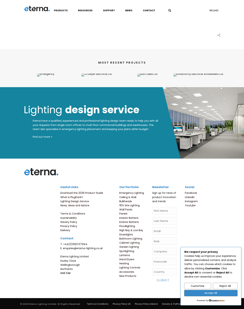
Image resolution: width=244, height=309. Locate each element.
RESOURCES (85, 10)
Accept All (211, 293)
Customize (197, 286)
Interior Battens (128, 218)
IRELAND (214, 10)
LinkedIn (190, 197)
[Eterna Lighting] (37, 9)
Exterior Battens (129, 222)
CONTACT (149, 10)
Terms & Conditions (72, 213)
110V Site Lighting (129, 205)
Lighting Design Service (74, 201)
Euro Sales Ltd (147, 71)
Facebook (191, 193)
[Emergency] (45, 86)
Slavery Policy (68, 222)
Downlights (126, 234)
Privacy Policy (68, 226)
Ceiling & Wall (127, 197)
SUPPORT (109, 10)
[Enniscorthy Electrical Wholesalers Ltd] (198, 86)
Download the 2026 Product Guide (81, 193)
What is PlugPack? (71, 197)
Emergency (46, 67)
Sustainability (68, 218)
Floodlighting (127, 226)
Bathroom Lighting (130, 238)
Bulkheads (125, 201)
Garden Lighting (129, 247)
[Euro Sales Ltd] (147, 86)
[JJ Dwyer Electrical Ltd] (96, 86)
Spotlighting (126, 251)
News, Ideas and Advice (74, 205)
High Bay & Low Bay (131, 230)
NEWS (128, 10)
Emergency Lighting (131, 193)
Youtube (190, 205)
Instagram (191, 201)
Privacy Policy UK (122, 304)
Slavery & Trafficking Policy (176, 304)
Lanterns (124, 255)
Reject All (225, 286)
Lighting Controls (129, 267)
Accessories (126, 272)
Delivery (65, 230)
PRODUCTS (61, 10)
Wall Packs (125, 209)
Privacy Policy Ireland (146, 304)
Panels (123, 213)
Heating (124, 263)
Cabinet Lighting (129, 243)
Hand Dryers (126, 259)
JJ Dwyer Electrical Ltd (96, 71)
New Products (127, 276)
